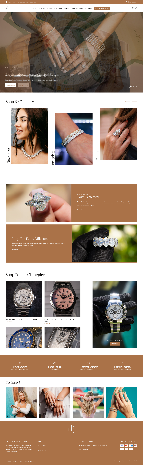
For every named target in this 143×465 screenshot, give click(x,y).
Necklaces (8, 156)
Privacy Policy (11, 461)
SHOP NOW (115, 344)
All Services (42, 445)
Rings (97, 155)
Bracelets (53, 158)
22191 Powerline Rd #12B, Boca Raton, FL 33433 (22, 2)
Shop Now (10, 85)
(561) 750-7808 (132, 2)
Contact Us (42, 450)
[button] (130, 8)
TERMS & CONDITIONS (26, 461)
